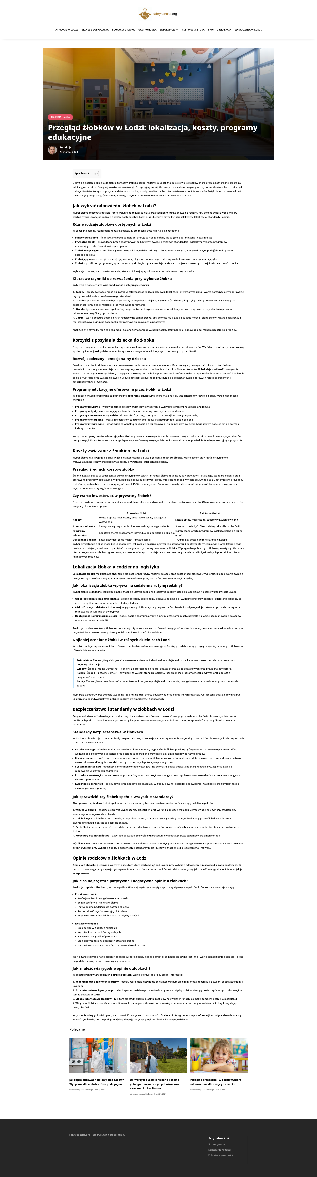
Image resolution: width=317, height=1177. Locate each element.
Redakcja (89, 1089)
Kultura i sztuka (193, 29)
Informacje (167, 29)
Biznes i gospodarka (95, 29)
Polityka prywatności (220, 1155)
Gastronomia (147, 29)
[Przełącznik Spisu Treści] (94, 173)
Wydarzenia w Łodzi (248, 29)
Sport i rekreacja (219, 29)
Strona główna (217, 1144)
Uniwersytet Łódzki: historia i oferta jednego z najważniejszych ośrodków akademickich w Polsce (154, 1084)
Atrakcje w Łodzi (66, 29)
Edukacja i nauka (123, 29)
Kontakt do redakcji (219, 1149)
